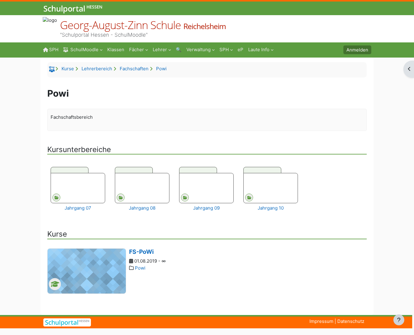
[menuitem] (116, 49)
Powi (161, 68)
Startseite (52, 70)
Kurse (68, 68)
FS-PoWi (141, 251)
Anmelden (357, 50)
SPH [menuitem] (53, 49)
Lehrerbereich (97, 68)
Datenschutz (350, 321)
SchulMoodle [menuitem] (84, 49)
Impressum (321, 321)
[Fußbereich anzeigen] (398, 319)
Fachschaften (134, 68)
